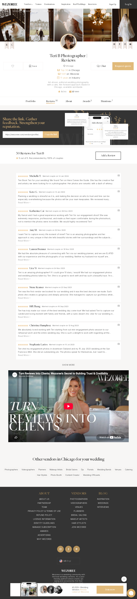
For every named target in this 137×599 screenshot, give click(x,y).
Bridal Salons (71, 469)
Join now (110, 589)
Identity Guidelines (44, 523)
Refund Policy (44, 515)
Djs (82, 469)
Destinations (49, 4)
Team (44, 507)
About (68, 101)
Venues (39, 4)
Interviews (92, 4)
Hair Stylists (42, 475)
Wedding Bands (104, 469)
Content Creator (72, 475)
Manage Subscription (44, 527)
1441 (63, 74)
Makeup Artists (56, 469)
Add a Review (108, 155)
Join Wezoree (79, 527)
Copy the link (51, 135)
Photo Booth (56, 475)
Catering (128, 469)
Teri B (57, 11)
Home (6, 11)
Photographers (31, 11)
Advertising (44, 535)
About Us (44, 499)
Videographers (28, 469)
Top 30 (64, 70)
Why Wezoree (44, 539)
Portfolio (31, 101)
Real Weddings (79, 4)
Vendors (16, 11)
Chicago (47, 11)
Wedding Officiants (91, 475)
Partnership (44, 503)
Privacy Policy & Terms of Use (44, 511)
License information (44, 519)
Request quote (123, 66)
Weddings (103, 503)
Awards (86, 101)
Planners (42, 469)
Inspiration (66, 4)
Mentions (106, 101)
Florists (90, 469)
